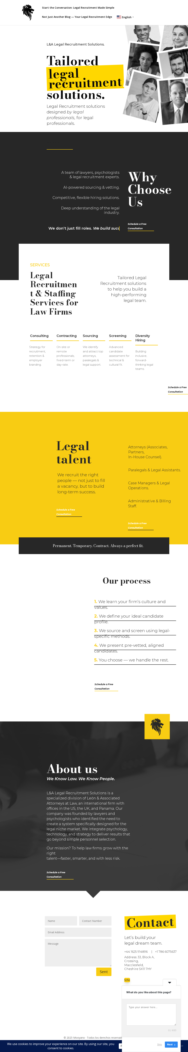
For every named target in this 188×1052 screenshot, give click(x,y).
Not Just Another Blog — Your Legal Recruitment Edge (77, 17)
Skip (159, 1044)
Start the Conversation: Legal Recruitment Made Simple (78, 7)
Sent (104, 971)
